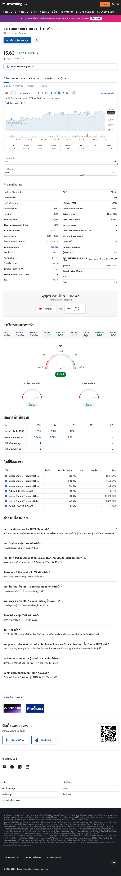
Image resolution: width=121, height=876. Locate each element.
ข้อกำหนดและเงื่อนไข (11, 857)
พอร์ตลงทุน (7, 794)
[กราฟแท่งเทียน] (6, 93)
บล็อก (4, 782)
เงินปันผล (43, 86)
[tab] (19, 334)
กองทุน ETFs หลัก (28, 11)
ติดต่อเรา (67, 794)
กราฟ (15, 78)
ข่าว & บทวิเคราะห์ (30, 78)
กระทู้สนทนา (63, 78)
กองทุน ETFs (9, 11)
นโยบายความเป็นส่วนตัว (33, 857)
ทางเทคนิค (48, 78)
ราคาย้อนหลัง (31, 86)
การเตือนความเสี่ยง (54, 857)
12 (116, 271)
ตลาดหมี (48, 308)
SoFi (115, 252)
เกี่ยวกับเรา (67, 782)
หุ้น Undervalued (85, 11)
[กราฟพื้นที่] (12, 93)
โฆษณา (66, 788)
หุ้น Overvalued (105, 11)
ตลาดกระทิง (77, 308)
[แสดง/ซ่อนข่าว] (74, 93)
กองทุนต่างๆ (67, 11)
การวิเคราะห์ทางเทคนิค (19, 325)
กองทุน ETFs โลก (49, 11)
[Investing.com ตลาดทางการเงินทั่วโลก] (17, 4)
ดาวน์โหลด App (9, 788)
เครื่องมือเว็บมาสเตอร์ (11, 800)
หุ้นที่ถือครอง (18, 86)
